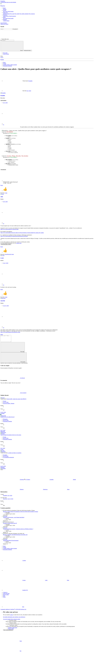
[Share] (12, 113)
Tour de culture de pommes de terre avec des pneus (11, 434)
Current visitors (6, 20)
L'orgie (2, 449)
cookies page (18, 243)
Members (5, 19)
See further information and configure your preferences (14, 616)
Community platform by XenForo (13, 609)
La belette (2, 413)
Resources (5, 14)
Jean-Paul (5, 498)
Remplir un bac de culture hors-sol (7, 416)
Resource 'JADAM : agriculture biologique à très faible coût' (15, 534)
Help (4, 595)
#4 (3, 327)
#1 (3, 124)
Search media (10, 18)
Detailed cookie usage (12, 627)
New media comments (24, 13)
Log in (2, 57)
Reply (2, 185)
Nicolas (4, 401)
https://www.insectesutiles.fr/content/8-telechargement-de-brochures (14, 236)
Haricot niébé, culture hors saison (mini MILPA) (16, 398)
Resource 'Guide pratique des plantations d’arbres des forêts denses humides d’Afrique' (20, 511)
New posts (5, 11)
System (24, 580)
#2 (3, 223)
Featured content (6, 13)
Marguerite (5, 419)
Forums (4, 10)
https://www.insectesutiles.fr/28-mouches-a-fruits (10, 332)
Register (4, 9)
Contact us (5, 592)
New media (17, 13)
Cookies (24, 560)
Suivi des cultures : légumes (8, 403)
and (9, 254)
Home (4, 8)
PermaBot (5, 495)
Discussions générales (7, 421)
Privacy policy (6, 594)
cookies (11, 614)
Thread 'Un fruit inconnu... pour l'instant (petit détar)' (13, 517)
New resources (32, 13)
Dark (68, 580)
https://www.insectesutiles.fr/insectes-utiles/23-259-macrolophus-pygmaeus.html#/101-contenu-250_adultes (22, 232)
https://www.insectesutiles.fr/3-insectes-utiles (9, 229)
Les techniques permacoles (8, 457)
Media (4, 17)
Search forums (10, 11)
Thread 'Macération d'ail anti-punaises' (11, 540)
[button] (18, 39)
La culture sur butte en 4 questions (14, 452)
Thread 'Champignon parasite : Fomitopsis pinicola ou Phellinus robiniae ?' (18, 528)
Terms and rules (6, 593)
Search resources (12, 16)
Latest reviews (6, 16)
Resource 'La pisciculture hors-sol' (10, 523)
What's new (5, 12)
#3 (3, 285)
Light (46, 580)
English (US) (25, 590)
